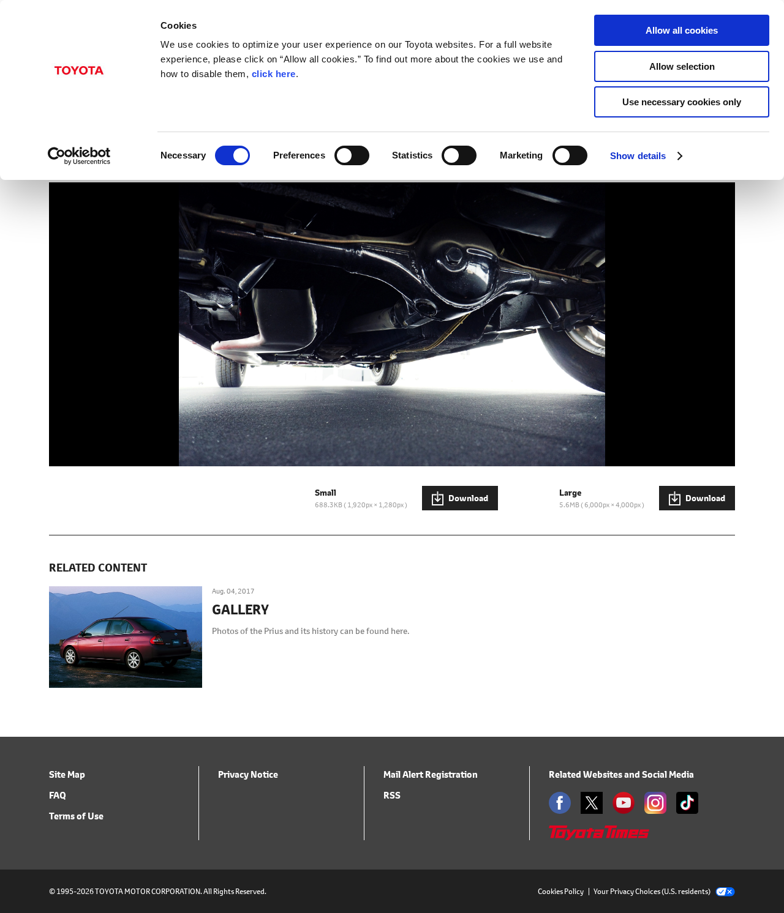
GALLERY (240, 610)
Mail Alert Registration (430, 774)
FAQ (57, 795)
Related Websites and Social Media (621, 774)
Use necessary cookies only (681, 102)
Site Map (67, 774)
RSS (392, 795)
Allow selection (682, 66)
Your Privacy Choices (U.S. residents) (652, 891)
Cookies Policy (561, 891)
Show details (638, 156)
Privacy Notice (248, 774)
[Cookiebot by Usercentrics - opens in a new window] (79, 156)
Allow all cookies (682, 30)
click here (274, 74)
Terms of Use (76, 816)
